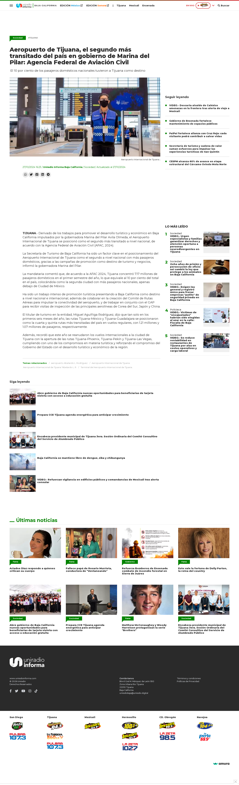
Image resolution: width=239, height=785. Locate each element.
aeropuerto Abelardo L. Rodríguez (69, 363)
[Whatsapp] (25, 175)
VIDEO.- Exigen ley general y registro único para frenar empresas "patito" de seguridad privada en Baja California (184, 293)
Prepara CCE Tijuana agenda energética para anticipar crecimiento (83, 414)
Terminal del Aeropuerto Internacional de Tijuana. (107, 367)
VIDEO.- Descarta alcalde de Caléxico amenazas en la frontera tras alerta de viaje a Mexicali (199, 108)
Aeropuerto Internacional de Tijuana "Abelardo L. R (49, 367)
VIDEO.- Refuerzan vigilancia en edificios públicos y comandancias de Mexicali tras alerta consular (98, 481)
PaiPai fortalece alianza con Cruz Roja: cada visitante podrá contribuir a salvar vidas (198, 135)
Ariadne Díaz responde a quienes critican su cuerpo (32, 569)
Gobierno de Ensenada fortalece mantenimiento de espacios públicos (193, 122)
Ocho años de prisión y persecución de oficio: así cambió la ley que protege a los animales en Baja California (185, 269)
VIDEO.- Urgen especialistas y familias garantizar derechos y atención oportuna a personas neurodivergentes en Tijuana (186, 244)
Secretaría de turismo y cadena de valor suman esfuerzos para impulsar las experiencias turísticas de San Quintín (195, 148)
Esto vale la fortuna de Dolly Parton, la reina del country (202, 569)
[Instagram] (29, 691)
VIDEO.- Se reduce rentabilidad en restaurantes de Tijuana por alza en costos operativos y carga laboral (183, 344)
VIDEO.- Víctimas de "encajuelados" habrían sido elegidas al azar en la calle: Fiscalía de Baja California (185, 319)
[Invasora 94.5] (55, 726)
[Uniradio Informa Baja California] (36, 5)
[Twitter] (31, 175)
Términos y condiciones (189, 678)
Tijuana (121, 5)
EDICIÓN (70, 5)
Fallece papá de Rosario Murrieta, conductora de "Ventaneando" (89, 569)
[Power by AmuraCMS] (221, 763)
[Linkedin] (42, 175)
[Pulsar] (18, 736)
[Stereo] (130, 725)
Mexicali (134, 5)
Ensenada (148, 5)
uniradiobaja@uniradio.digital (134, 693)
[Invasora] (18, 726)
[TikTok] (36, 691)
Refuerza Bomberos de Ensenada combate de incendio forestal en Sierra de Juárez (145, 571)
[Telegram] (48, 175)
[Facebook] (37, 175)
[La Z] (130, 746)
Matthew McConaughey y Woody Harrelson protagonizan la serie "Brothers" (144, 627)
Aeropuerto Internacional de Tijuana (111, 363)
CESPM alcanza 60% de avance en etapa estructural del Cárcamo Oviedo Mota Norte (198, 163)
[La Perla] (205, 736)
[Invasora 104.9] (93, 725)
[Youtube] (23, 691)
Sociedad (18, 38)
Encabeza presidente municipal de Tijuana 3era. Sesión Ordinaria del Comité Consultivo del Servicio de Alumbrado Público (97, 438)
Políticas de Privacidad (188, 681)
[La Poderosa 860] (55, 736)
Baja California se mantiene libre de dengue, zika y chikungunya (81, 457)
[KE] (205, 725)
